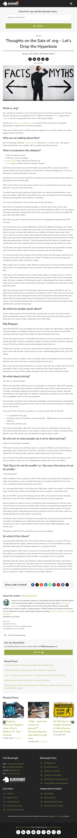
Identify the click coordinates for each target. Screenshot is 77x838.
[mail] (54, 832)
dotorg (8, 626)
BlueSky (53, 611)
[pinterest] (44, 832)
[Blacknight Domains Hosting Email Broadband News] (10, 2)
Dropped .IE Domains (52, 771)
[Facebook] (30, 59)
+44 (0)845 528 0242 (14, 767)
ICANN (9, 163)
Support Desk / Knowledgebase (56, 783)
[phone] (59, 832)
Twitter (67, 611)
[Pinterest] (58, 585)
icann (13, 626)
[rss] (23, 832)
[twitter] (28, 832)
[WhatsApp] (43, 59)
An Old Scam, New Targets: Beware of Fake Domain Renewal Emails (63, 710)
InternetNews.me (13, 802)
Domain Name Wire (14, 806)
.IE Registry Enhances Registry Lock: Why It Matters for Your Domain (30, 670)
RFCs (57, 116)
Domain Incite (12, 798)
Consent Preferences (54, 827)
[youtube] (33, 832)
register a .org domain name (23, 123)
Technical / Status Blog (52, 775)
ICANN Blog (48, 793)
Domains (38, 36)
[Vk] (63, 585)
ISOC (17, 626)
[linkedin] (49, 832)
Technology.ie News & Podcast (55, 779)
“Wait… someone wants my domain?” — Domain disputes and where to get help (35, 675)
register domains (27, 626)
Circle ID (10, 793)
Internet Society (30, 143)
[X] (34, 59)
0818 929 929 (14, 770)
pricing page (58, 816)
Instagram (7, 614)
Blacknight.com (49, 763)
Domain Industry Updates (54, 806)
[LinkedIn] (39, 59)
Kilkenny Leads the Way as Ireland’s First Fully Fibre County (27, 680)
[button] (4, 722)
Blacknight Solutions (23, 827)
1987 (5, 118)
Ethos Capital (12, 161)
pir (20, 626)
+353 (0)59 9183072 (15, 764)
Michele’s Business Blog (53, 802)
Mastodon (60, 611)
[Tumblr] (54, 585)
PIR (48, 143)
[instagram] (38, 832)
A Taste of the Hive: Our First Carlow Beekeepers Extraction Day (28, 665)
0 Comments (18, 738)
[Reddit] (41, 585)
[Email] (47, 59)
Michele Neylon (48, 54)
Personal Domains (51, 767)
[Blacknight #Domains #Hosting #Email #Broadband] (14, 778)
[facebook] (18, 832)
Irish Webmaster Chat (15, 810)
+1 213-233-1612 (13, 773)
